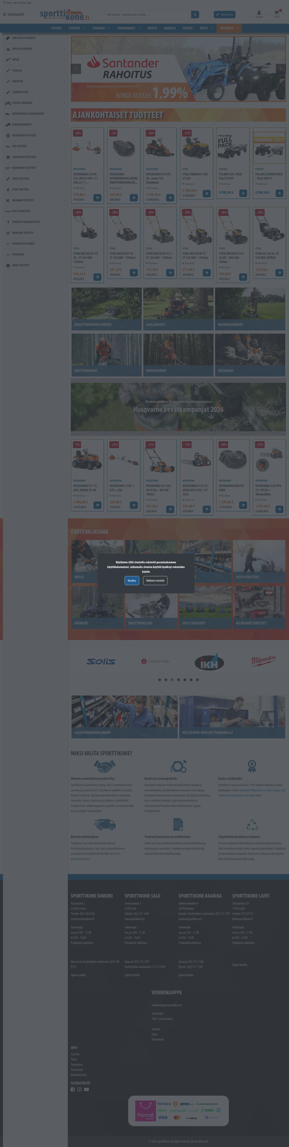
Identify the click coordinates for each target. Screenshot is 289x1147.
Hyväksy (132, 580)
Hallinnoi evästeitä (155, 580)
